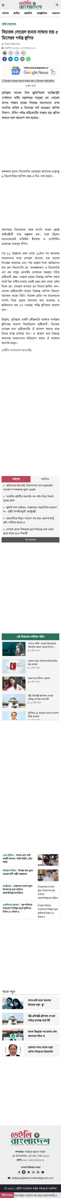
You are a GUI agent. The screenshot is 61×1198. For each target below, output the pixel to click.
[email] (22, 59)
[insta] (33, 1172)
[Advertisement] (30, 432)
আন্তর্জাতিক (42, 13)
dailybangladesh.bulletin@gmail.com (32, 1178)
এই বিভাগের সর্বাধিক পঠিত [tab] (30, 637)
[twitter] (16, 59)
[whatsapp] (28, 59)
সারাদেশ (56, 13)
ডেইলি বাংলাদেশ (24, 1188)
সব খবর (29, 539)
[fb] (19, 1172)
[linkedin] (10, 59)
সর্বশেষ (5, 13)
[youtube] (43, 1172)
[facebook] (4, 59)
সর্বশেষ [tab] (16, 479)
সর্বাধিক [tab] (45, 479)
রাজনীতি (28, 13)
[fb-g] (24, 1172)
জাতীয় (16, 13)
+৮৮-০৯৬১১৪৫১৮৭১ (33, 1160)
